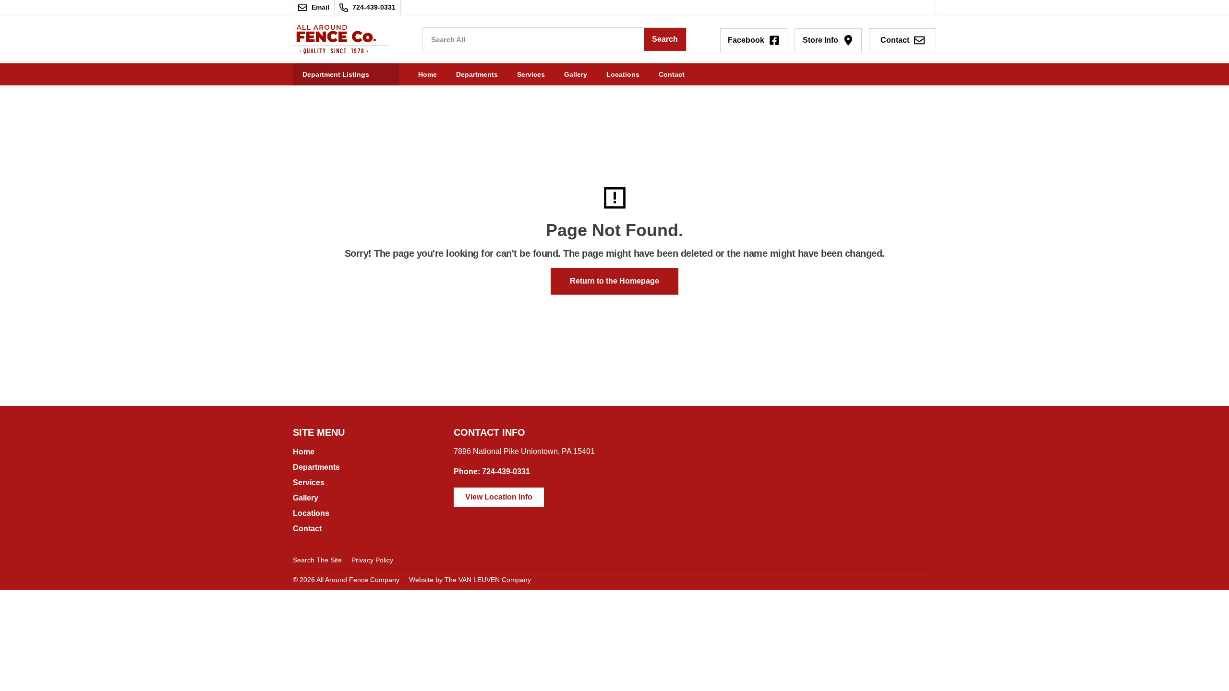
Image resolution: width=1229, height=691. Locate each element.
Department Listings (335, 74)
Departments (477, 74)
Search (665, 39)
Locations (622, 74)
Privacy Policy (372, 560)
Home (427, 74)
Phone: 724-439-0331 (492, 471)
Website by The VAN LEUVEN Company (470, 580)
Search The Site (317, 560)
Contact (672, 74)
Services (531, 74)
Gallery (575, 74)
